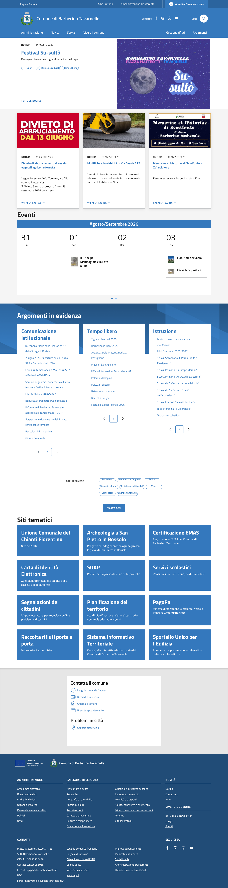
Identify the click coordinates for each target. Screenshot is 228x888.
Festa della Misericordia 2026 (108, 405)
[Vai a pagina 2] (116, 298)
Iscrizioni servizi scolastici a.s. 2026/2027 (173, 341)
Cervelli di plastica (189, 270)
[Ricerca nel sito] (204, 19)
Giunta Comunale (35, 438)
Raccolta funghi (100, 398)
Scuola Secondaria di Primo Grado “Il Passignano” (177, 360)
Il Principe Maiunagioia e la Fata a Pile (94, 262)
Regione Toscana (28, 4)
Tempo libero (102, 331)
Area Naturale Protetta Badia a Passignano (109, 355)
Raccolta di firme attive (38, 431)
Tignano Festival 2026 (104, 339)
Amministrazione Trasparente (137, 4)
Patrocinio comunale (103, 391)
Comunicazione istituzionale (38, 334)
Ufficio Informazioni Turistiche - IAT (111, 371)
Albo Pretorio (105, 4)
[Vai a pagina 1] (112, 298)
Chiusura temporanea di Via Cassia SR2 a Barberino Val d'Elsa (47, 372)
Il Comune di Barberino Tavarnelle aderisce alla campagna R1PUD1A (44, 410)
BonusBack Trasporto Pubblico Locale (46, 401)
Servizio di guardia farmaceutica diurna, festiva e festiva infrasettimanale (47, 384)
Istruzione (164, 331)
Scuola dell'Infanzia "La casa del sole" (178, 383)
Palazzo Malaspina (101, 378)
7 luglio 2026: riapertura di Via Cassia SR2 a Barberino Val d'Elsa (46, 360)
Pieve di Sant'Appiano (103, 365)
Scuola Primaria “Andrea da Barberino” (179, 377)
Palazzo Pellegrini (101, 385)
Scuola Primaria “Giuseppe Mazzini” (177, 370)
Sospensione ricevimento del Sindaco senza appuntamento (46, 422)
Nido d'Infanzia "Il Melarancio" (174, 409)
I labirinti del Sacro (189, 258)
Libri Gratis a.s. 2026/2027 (40, 394)
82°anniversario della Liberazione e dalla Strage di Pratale (45, 348)
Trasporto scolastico (168, 415)
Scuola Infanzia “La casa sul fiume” (176, 402)
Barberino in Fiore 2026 (104, 346)
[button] (186, 4)
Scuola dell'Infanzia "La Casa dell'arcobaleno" (173, 392)
